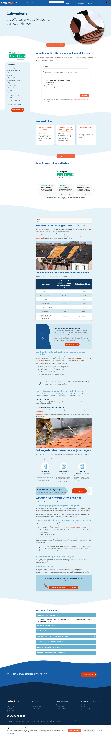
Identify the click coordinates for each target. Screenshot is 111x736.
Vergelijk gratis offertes (72, 344)
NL (106, 3)
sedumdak (42, 360)
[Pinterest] (18, 716)
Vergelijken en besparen (66, 156)
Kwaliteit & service (36, 706)
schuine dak (42, 357)
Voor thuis (84, 705)
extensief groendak (77, 358)
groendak (49, 363)
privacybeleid (46, 101)
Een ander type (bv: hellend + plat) (55, 87)
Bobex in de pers (35, 708)
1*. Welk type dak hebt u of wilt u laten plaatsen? (57, 80)
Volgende (84, 95)
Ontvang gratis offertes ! (55, 45)
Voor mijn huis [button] (19, 3)
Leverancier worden (91, 2)
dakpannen (38, 358)
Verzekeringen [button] (43, 3)
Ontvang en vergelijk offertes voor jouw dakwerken (63, 587)
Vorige (47, 95)
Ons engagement (81, 2)
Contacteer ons (35, 710)
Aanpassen (100, 730)
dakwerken (60, 337)
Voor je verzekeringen (86, 708)
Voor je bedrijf (84, 706)
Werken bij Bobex (60, 708)
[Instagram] (24, 716)
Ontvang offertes (17, 109)
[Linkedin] (21, 716)
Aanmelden (59, 710)
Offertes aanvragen (88, 674)
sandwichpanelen (80, 527)
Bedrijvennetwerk (85, 710)
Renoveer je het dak (41, 414)
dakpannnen (69, 527)
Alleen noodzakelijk (88, 730)
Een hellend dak (50, 82)
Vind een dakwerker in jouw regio (79, 490)
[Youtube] (15, 716)
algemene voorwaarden (79, 99)
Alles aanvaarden (74, 730)
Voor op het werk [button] (31, 3)
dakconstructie (53, 237)
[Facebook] (8, 716)
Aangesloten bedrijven (69, 2)
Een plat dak (49, 84)
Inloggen (101, 3)
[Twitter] (11, 716)
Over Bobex (34, 705)
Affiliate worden (60, 706)
